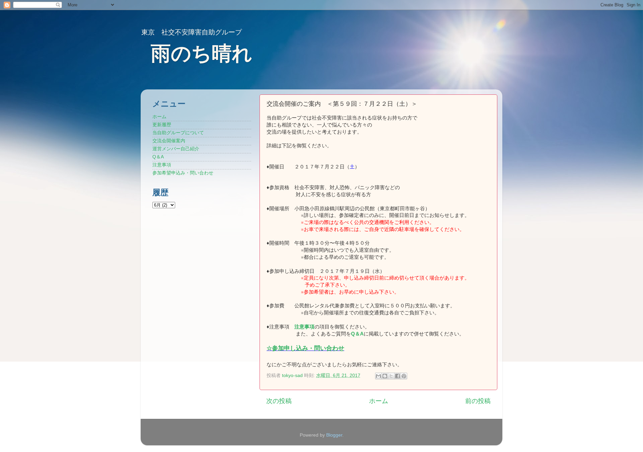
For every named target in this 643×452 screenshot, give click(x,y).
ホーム (378, 400)
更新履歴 (161, 124)
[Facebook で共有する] (397, 376)
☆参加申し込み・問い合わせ (305, 348)
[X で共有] (391, 376)
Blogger (334, 435)
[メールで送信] (378, 376)
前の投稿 (478, 400)
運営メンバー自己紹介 (175, 148)
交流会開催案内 (168, 140)
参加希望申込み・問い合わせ (182, 172)
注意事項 (304, 326)
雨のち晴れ (201, 53)
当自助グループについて (178, 132)
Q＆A (158, 156)
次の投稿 (279, 400)
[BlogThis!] (384, 376)
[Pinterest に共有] (404, 376)
